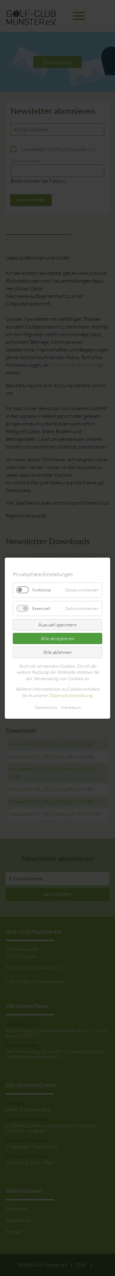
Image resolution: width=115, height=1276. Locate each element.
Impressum (71, 706)
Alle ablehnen (57, 652)
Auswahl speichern (57, 625)
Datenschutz (45, 706)
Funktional (41, 589)
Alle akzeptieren (57, 638)
